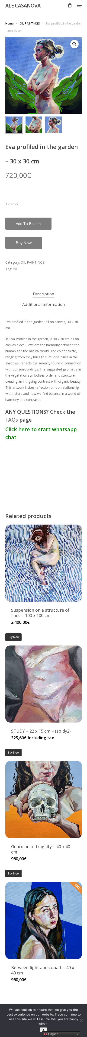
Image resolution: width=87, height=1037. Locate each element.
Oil (15, 269)
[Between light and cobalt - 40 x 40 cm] (43, 920)
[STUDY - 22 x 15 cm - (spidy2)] (43, 684)
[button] (79, 5)
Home (9, 23)
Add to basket (28, 223)
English (52, 1034)
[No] (81, 1020)
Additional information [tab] (43, 304)
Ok (43, 1030)
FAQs (11, 419)
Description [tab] (43, 293)
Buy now (24, 242)
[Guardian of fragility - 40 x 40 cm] (43, 799)
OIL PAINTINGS (30, 23)
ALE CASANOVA (23, 5)
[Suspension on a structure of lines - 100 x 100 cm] (43, 563)
